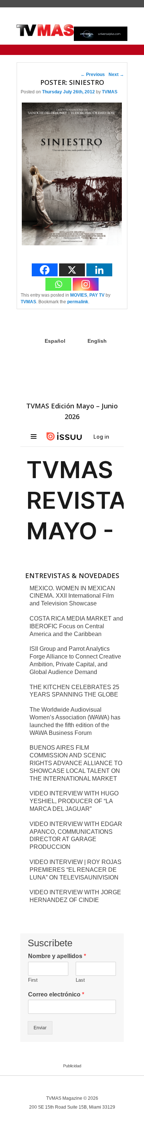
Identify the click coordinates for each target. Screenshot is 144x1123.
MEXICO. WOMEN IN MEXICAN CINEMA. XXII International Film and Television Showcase (72, 596)
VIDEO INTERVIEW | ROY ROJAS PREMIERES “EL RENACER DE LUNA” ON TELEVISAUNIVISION (75, 870)
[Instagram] (86, 284)
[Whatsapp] (58, 284)
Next (116, 74)
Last (80, 980)
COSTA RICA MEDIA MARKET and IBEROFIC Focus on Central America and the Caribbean (76, 626)
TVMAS (109, 91)
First (33, 980)
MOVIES (78, 295)
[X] (72, 269)
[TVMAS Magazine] (45, 30)
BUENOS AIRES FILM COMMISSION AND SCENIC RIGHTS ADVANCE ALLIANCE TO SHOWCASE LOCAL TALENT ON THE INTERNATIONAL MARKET (76, 762)
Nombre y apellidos (57, 956)
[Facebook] (45, 269)
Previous (92, 74)
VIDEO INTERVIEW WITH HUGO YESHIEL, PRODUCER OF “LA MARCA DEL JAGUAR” (74, 801)
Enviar (40, 1027)
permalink (77, 301)
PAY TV (96, 295)
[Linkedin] (99, 269)
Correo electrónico (56, 994)
